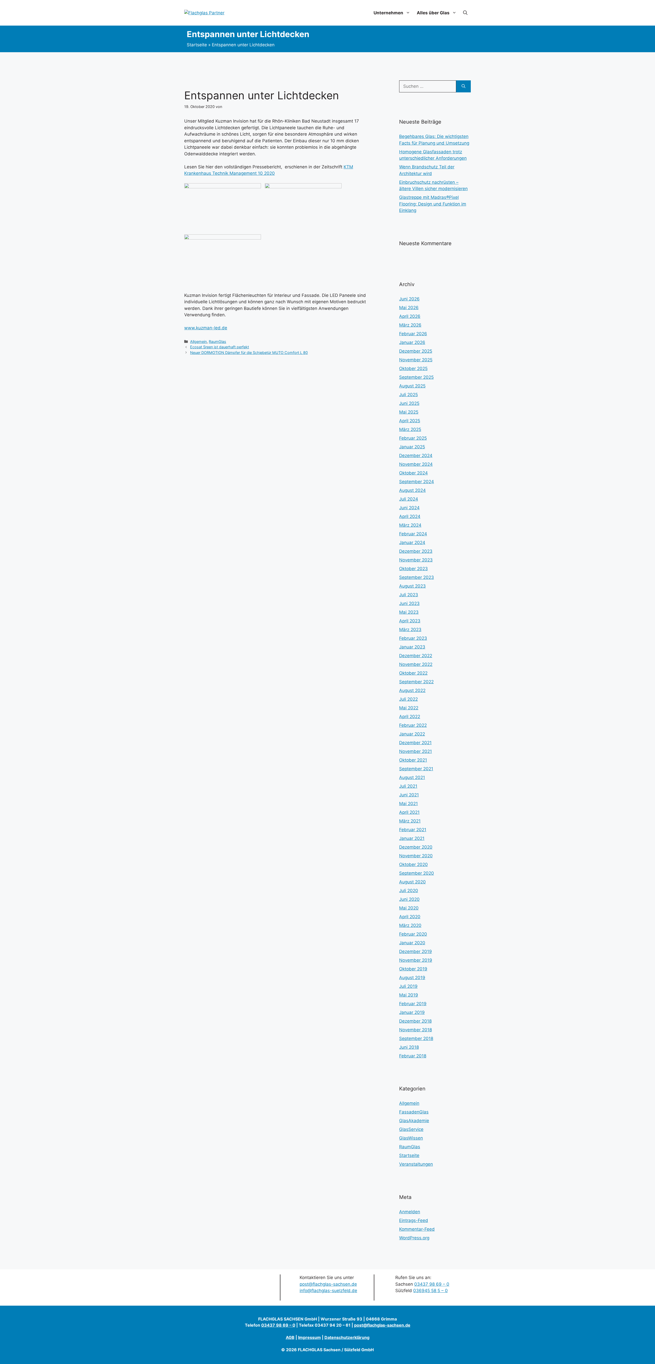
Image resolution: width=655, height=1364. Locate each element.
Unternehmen (388, 12)
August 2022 (412, 690)
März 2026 (410, 325)
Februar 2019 (413, 1003)
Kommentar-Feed (417, 1229)
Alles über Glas (433, 12)
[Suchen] (463, 86)
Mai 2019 (408, 995)
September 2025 (416, 377)
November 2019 (415, 960)
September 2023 (416, 577)
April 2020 (409, 916)
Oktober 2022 (413, 673)
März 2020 (410, 925)
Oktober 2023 (413, 568)
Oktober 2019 (413, 968)
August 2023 (412, 586)
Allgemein (198, 341)
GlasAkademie (414, 1120)
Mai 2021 (408, 803)
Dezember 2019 (415, 951)
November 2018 (415, 1029)
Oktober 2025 (413, 368)
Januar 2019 (412, 1012)
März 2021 (410, 821)
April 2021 (409, 812)
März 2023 (410, 629)
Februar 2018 (412, 1055)
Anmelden (409, 1211)
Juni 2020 (409, 899)
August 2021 (412, 777)
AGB (290, 1337)
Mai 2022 (408, 707)
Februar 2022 (413, 725)
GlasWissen (411, 1138)
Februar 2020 (413, 934)
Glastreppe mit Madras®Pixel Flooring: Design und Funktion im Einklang (432, 204)
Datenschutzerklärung (346, 1337)
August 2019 (412, 977)
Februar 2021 (412, 829)
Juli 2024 (408, 499)
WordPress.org (414, 1237)
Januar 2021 (411, 838)
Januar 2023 (412, 646)
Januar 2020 (412, 942)
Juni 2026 (409, 298)
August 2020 (412, 881)
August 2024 (412, 490)
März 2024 (410, 525)
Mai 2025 (408, 412)
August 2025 (412, 385)
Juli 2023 (408, 594)
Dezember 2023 (415, 551)
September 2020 (416, 873)
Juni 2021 (409, 794)
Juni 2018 (409, 1047)
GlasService (411, 1129)
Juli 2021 (408, 786)
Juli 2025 (408, 394)
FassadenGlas (414, 1111)
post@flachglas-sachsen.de (328, 1284)
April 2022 (409, 716)
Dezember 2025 (415, 351)
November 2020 (416, 855)
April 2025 (409, 420)
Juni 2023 (409, 603)
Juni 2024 (409, 507)
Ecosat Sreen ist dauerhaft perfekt (219, 347)
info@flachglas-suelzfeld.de (328, 1290)
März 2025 (410, 429)
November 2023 (416, 559)
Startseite (197, 44)
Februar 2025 (413, 438)
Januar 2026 (412, 342)
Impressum (309, 1337)
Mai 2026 (409, 307)
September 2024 (416, 481)
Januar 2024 (412, 542)
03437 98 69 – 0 (431, 1284)
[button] (465, 12)
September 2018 (416, 1038)
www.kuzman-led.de (205, 327)
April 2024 (409, 516)
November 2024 (416, 464)
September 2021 (416, 768)
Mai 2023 (409, 612)
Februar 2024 (413, 533)
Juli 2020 (408, 890)
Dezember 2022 (415, 655)
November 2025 (415, 359)
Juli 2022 (408, 699)
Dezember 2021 (415, 742)
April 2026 (409, 316)
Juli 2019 (408, 986)
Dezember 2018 (415, 1021)
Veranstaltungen (416, 1164)
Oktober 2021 (413, 760)
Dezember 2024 (415, 455)
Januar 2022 (412, 734)
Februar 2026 (413, 333)
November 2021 (415, 751)
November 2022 (415, 664)
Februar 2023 (413, 638)
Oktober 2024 (413, 472)
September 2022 (416, 681)
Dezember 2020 (415, 847)
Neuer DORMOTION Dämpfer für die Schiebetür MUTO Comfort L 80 (249, 352)
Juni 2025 (409, 403)
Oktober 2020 (413, 864)
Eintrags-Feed (413, 1220)
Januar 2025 (412, 446)
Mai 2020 (409, 908)
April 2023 (409, 620)
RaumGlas (217, 341)
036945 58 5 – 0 (430, 1290)
